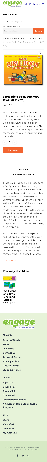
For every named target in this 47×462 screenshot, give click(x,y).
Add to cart (13, 150)
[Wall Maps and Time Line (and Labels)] (10, 282)
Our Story (8, 348)
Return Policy (11, 365)
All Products (18, 38)
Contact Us (9, 353)
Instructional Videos (14, 399)
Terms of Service (12, 357)
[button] (38, 4)
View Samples (10, 260)
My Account (10, 432)
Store (6, 420)
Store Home (10, 14)
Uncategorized (34, 38)
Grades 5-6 (9, 395)
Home (6, 38)
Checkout (8, 428)
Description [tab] (23, 169)
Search (38, 31)
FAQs (6, 344)
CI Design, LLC (32, 450)
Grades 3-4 (9, 391)
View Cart (8, 424)
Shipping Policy (12, 370)
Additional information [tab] (23, 174)
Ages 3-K (8, 382)
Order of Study (11, 340)
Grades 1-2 (9, 387)
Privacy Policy (11, 361)
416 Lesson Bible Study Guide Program (20, 406)
